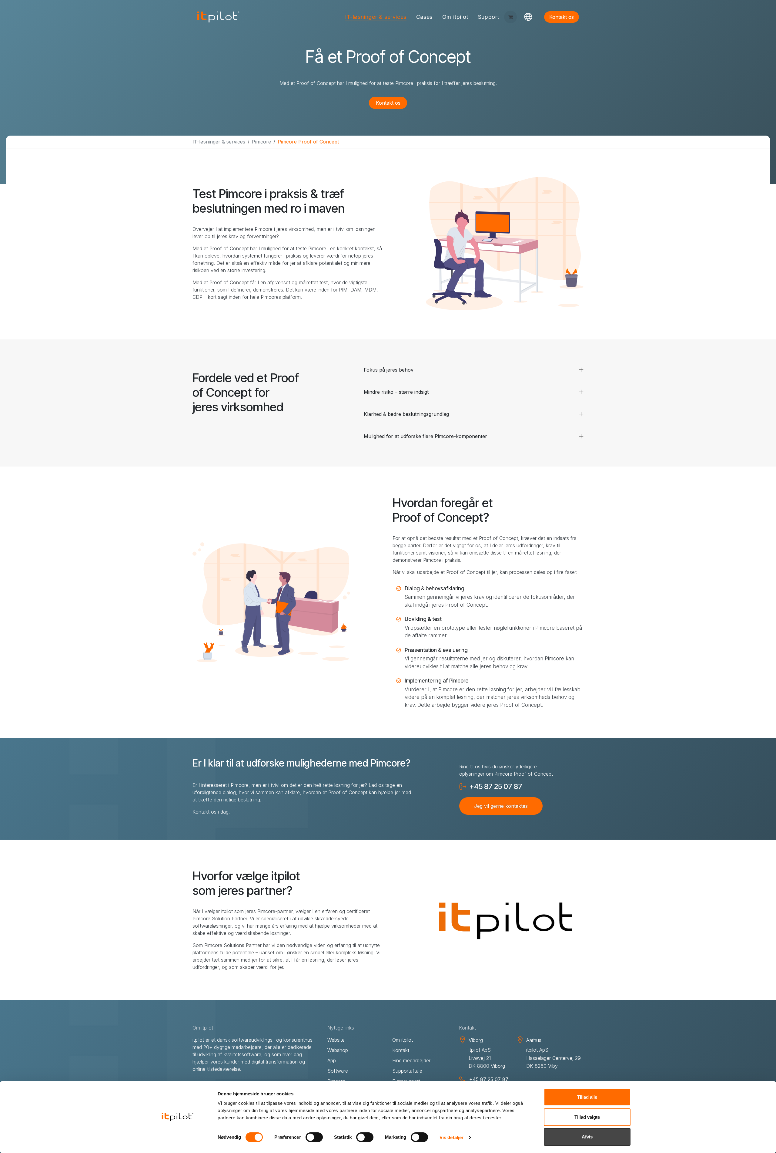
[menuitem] (375, 17)
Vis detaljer (451, 1137)
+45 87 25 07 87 (496, 786)
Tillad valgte (587, 1117)
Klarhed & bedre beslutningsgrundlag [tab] (406, 414)
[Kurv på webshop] (510, 17)
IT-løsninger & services (218, 142)
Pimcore (261, 142)
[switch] (314, 1137)
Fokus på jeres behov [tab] (388, 370)
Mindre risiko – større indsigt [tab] (396, 392)
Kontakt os (561, 17)
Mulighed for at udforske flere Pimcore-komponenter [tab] (425, 436)
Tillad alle (587, 1097)
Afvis (587, 1136)
